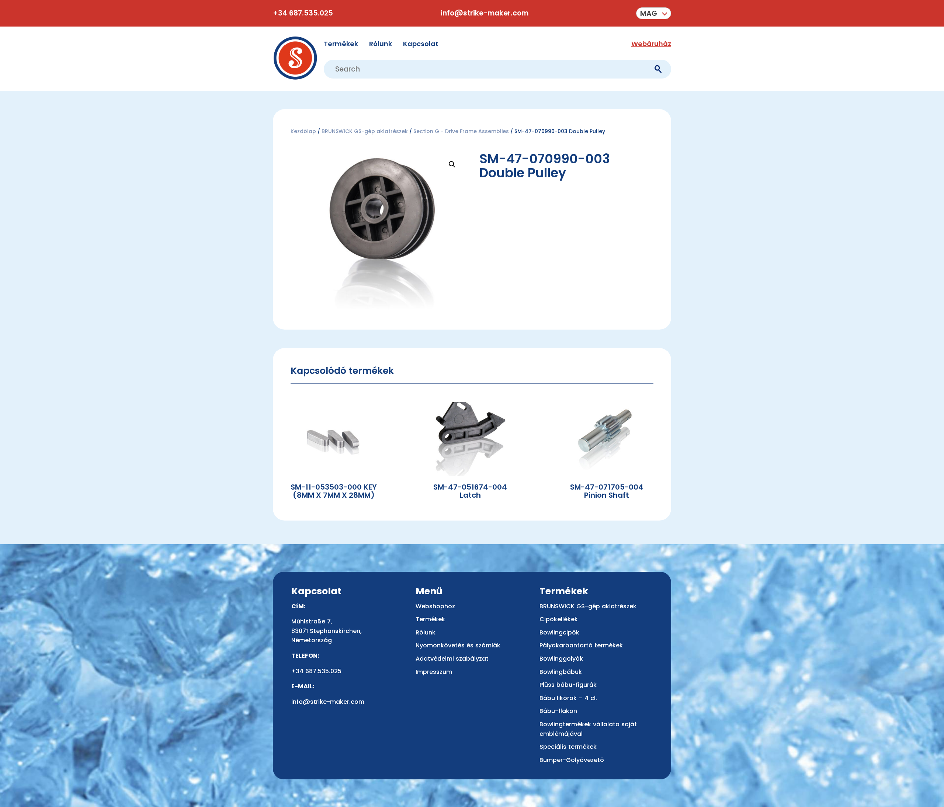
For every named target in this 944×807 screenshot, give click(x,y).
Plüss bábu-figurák (568, 685)
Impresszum (434, 672)
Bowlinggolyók (561, 658)
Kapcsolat (420, 43)
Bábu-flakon (558, 711)
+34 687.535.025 (303, 13)
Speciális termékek (568, 746)
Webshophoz (435, 606)
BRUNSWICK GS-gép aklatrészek (365, 131)
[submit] (658, 69)
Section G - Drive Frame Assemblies (461, 131)
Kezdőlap (303, 131)
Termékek (341, 43)
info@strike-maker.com (484, 13)
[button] (653, 13)
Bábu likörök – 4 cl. (568, 698)
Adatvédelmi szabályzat (452, 658)
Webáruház (651, 43)
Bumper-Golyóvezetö (571, 760)
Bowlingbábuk (560, 672)
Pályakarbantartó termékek (581, 645)
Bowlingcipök (559, 632)
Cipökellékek (558, 619)
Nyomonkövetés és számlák (458, 645)
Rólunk (380, 43)
